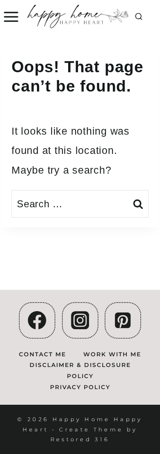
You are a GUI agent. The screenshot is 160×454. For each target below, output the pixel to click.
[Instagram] (80, 320)
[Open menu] (10, 17)
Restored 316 (80, 439)
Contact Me (42, 354)
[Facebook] (37, 320)
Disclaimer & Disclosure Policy (80, 370)
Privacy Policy (80, 387)
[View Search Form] (139, 17)
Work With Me (112, 354)
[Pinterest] (123, 320)
